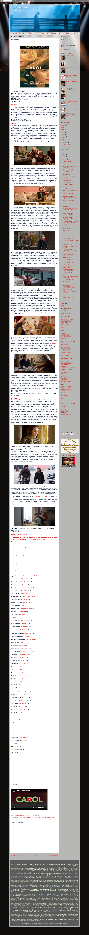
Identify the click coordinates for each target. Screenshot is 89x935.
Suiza (18, 915)
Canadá (30, 870)
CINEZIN (62, 327)
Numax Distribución (25, 905)
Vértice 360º (73, 918)
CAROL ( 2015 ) (66, 281)
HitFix (23, 722)
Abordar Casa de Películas (48, 864)
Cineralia (22, 645)
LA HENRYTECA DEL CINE (66, 358)
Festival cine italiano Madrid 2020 (28, 882)
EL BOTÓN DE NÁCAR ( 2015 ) (69, 257)
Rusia (42, 913)
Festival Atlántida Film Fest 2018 (16, 880)
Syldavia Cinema (55, 915)
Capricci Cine (36, 870)
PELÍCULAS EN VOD (51, 33)
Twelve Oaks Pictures (15, 918)
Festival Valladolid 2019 (63, 893)
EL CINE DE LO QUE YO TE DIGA (68, 341)
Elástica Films (26, 876)
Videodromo (22, 614)
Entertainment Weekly (27, 719)
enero (64, 299)
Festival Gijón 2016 (15, 886)
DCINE (62, 330)
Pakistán (22, 907)
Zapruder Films (26, 920)
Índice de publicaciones (46, 898)
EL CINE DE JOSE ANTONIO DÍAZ (68, 339)
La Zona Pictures (64, 900)
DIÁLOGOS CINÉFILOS (66, 336)
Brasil (66, 869)
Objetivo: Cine (23, 642)
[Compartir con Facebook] (37, 815)
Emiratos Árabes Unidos (58, 876)
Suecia (13, 915)
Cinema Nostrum (23, 553)
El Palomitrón (23, 630)
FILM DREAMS (20, 7)
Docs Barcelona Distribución (27, 875)
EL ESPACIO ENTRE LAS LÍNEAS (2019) (71, 76)
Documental (36, 875)
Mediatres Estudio (38, 903)
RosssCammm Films (29, 913)
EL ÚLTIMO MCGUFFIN (66, 389)
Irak (17, 899)
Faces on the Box (25, 568)
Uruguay (37, 918)
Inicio (35, 855)
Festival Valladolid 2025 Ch (65, 894)
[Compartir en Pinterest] (38, 815)
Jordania (57, 899)
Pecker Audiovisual (63, 907)
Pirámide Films (39, 909)
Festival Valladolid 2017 (40, 893)
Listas (16, 902)
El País (22, 667)
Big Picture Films (29, 869)
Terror (43, 916)
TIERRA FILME (64, 376)
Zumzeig (38, 920)
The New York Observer (24, 731)
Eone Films (70, 876)
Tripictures (65, 916)
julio (64, 151)
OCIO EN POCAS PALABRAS (67, 369)
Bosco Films (52, 869)
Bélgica (74, 868)
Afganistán (76, 864)
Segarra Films (59, 913)
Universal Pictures (29, 918)
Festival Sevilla (74, 890)
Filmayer (50, 895)
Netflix (37, 904)
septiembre (65, 147)
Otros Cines (22, 660)
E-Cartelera (23, 623)
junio (64, 152)
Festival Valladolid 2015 (16, 893)
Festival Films (55, 885)
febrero (65, 159)
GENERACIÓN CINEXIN (66, 352)
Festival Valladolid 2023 (19, 894)
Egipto (65, 875)
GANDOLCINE (64, 350)
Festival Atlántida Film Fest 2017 (71, 879)
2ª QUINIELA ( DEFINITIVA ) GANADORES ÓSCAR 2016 (69, 194)
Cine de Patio (24, 581)
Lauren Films (71, 900)
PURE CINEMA (64, 370)
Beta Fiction (18, 869)
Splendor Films (70, 914)
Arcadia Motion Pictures (36, 867)
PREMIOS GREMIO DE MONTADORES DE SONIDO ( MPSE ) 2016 (69, 164)
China (58, 870)
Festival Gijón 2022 (62, 886)
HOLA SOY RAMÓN (65, 355)
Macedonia (40, 902)
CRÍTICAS (30, 33)
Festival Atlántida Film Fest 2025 (38, 881)
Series (20, 914)
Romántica (20, 913)
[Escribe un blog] (34, 815)
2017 (63, 139)
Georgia (38, 897)
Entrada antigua (53, 855)
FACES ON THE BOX (65, 349)
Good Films (55, 897)
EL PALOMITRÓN (64, 344)
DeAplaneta (54, 873)
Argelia (42, 867)
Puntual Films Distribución (21, 911)
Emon (65, 876)
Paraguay (31, 907)
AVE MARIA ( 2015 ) (67, 180)
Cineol (22, 605)
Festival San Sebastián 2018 (60, 889)
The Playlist (23, 737)
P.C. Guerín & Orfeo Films (60, 905)
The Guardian (24, 697)
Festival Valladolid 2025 (54, 894)
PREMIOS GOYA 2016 (67, 272)
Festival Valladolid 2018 (51, 893)
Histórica (16, 898)
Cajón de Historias (25, 579)
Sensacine (25, 599)
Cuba (43, 873)
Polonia (51, 909)
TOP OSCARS (64, 379)
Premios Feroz (74, 909)
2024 (63, 127)
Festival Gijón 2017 (25, 886)
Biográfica (36, 869)
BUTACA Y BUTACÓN (65, 316)
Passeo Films (48, 907)
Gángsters (34, 897)
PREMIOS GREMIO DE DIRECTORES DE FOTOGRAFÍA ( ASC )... (70, 250)
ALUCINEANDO (64, 311)
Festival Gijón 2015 (73, 885)
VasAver (47, 918)
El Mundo (22, 670)
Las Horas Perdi (31, 639)
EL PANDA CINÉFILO (65, 346)
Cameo (26, 870)
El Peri (23, 681)
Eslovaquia (16, 877)
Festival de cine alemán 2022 (68, 882)
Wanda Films (53, 919)
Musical (18, 904)
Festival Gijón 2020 (54, 886)
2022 (63, 130)
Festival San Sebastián (42, 887)
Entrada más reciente (17, 855)
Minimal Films (51, 903)
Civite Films (22, 872)
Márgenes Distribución (70, 902)
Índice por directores (54, 898)
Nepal (34, 904)
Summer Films (24, 915)
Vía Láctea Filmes (22, 919)
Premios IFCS (48, 910)
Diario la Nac (23, 684)
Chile (54, 870)
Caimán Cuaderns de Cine (28, 596)
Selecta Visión (67, 913)
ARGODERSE (64, 315)
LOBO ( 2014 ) (66, 188)
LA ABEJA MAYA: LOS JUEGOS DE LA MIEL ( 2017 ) (72, 109)
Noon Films (55, 904)
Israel (43, 899)
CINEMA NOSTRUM (65, 324)
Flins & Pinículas (14, 897)
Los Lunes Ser (23, 587)
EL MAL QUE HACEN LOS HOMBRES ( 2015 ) (68, 236)
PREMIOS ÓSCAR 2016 (68, 161)
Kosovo (21, 900)
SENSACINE (63, 412)
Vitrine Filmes (36, 919)
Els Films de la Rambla (48, 876)
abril (64, 156)
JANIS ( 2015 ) (66, 204)
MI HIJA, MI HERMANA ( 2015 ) (69, 200)
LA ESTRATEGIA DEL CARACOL (67, 357)
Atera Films (67, 867)
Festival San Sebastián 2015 (17, 889)
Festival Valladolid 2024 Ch (42, 894)
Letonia (75, 900)
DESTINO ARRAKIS (65, 335)
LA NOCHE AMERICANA (66, 360)
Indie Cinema (75, 898)
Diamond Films (62, 873)
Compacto (40, 872)
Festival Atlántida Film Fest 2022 (68, 880)
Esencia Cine (25, 571)
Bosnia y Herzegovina (59, 869)
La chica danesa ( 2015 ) (31, 311)
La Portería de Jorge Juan (55, 900)
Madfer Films (52, 902)
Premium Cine (65, 910)
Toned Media (55, 916)
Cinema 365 (26, 651)
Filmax (45, 895)
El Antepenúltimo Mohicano (27, 608)
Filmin (54, 895)
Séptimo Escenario (29, 547)
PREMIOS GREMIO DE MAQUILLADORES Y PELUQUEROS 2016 (68, 214)
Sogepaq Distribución (54, 914)
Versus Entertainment (65, 918)
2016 (63, 141)
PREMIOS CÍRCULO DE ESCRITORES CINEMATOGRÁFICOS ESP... (69, 286)
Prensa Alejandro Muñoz (73, 910)
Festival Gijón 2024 (70, 886)
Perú (34, 909)
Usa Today (21, 712)
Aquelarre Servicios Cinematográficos (19, 867)
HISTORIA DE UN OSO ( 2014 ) (69, 169)
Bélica (12, 869)
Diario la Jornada (26, 687)
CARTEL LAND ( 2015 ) (68, 182)
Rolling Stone (23, 709)
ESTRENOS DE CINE (65, 347)
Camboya (22, 870)
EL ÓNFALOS (63, 342)
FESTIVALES (61, 33)
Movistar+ (72, 903)
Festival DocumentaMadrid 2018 (34, 885)
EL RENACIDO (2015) (67, 289)
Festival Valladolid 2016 (28, 893)
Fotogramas (24, 593)
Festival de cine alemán (58, 882)
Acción (57, 864)
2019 (63, 136)
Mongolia (59, 903)
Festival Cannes (22, 817)
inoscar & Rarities (24, 559)
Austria (21, 868)
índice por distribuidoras (63, 898)
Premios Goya (39, 910)
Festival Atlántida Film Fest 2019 (28, 880)
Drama (16, 817)
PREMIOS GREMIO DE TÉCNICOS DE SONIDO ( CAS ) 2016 (70, 222)
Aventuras (37, 868)
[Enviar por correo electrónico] (33, 815)
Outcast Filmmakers (51, 905)
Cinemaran (17, 872)
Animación (70, 865)
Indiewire (20, 716)
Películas (28, 817)
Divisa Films (19, 875)
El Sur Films (70, 875)
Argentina (47, 867)
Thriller (48, 916)
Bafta (53, 868)
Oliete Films (39, 905)
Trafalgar (60, 916)
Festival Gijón (63, 885)
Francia (27, 897)
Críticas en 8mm (23, 620)
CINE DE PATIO (64, 318)
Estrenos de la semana (51, 877)
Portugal (57, 909)
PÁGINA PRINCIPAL (15, 33)
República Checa (48, 911)
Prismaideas (13, 911)
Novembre (72, 904)
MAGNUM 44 (63, 397)
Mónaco (55, 903)
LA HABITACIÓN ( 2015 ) (68, 226)
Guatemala (72, 897)
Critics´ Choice (32, 873)
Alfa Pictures (38, 865)
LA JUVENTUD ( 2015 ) (68, 279)
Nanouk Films (29, 904)
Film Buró (36, 895)
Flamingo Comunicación (66, 895)
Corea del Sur (70, 872)
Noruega (60, 904)
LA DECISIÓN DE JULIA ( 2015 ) (69, 238)
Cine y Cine (24, 648)
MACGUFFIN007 (64, 364)
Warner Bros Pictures (62, 919)
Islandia (37, 899)
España (26, 877)
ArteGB (52, 867)
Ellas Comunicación (39, 876)
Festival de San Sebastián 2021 (23, 884)
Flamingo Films (74, 895)
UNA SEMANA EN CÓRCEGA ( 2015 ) (70, 89)
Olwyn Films (45, 905)
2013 (63, 305)
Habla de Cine (23, 550)
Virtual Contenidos (29, 919)
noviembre (65, 144)
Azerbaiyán (43, 868)
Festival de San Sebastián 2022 (39, 884)
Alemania (30, 865)
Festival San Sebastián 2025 (50, 890)
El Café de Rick (27, 633)
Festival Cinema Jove (39, 882)
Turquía (75, 916)
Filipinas (31, 895)
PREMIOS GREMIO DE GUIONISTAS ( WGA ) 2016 (69, 255)
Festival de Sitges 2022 (68, 884)
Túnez (71, 916)
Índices (70, 898)
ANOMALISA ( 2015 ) (67, 244)
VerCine (57, 918)
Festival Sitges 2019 (28, 891)
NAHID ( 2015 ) (66, 261)
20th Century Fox (14, 864)
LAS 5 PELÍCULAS (64, 361)
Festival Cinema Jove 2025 (49, 882)
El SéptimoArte (24, 626)
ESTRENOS (75, 33)
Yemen (16, 920)
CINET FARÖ (63, 325)
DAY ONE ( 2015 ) (66, 179)
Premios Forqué (17, 910)
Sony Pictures (62, 914)
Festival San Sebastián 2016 (31, 889)
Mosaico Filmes (65, 903)
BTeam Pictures (73, 869)
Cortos (77, 872)
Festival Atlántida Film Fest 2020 (42, 880)
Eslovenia (21, 877)
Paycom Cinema (55, 907)
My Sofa (22, 562)
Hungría (33, 898)
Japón (52, 899)
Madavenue (45, 902)
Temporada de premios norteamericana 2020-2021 (29, 916)
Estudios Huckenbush (62, 877)
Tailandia (63, 915)
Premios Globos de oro (35, 817)
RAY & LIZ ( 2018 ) (70, 55)
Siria (49, 914)
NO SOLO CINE (64, 366)
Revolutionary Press (72, 911)
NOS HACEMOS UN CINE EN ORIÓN (68, 367)
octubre (65, 146)
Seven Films (25, 914)
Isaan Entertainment (31, 899)
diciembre (65, 142)
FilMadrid (40, 895)
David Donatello (48, 873)
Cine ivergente (25, 636)
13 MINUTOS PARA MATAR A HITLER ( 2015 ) (69, 203)
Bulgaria (12, 870)
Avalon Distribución (29, 868)
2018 (63, 137)
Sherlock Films (31, 914)
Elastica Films (19, 876)
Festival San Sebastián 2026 (64, 890)
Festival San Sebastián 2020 (21, 890)
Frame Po (23, 663)
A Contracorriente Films (34, 864)
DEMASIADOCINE (64, 333)
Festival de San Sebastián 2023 (55, 884)
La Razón (23, 678)
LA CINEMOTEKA (64, 393)
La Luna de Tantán (47, 900)
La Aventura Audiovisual (29, 900)
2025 (63, 125)
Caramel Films (44, 870)
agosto (64, 149)
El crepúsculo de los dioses (41, 496)
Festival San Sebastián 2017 (46, 889)
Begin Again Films (66, 868)
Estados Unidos (35, 877)
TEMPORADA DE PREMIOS (66, 414)
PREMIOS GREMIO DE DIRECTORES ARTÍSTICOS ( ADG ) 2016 (69, 295)
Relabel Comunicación (39, 911)
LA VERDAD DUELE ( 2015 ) (69, 262)
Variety (21, 694)
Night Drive (50, 904)
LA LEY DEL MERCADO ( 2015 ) (69, 264)
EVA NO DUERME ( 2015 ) (68, 259)
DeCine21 (13, 617)
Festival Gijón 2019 (45, 886)
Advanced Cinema (70, 864)
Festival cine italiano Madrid (16, 882)
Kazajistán (68, 899)
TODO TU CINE (64, 378)
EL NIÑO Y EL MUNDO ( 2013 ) (69, 243)
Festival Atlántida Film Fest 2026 (51, 881)
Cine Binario (72, 870)
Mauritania (27, 903)
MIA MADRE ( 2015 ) (67, 266)
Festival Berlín (61, 881)
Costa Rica (14, 873)
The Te (22, 703)
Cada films (17, 870)
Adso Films (63, 864)
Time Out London (24, 700)
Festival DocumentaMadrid (23, 885)
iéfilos (28, 587)
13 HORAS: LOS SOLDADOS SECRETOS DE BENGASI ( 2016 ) (70, 233)
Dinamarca (70, 873)
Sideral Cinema (39, 914)
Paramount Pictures (39, 907)
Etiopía (68, 877)
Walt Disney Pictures (43, 919)
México (44, 903)
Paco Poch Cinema (74, 905)
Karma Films (62, 899)
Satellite (53, 913)
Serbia (16, 914)
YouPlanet (20, 920)
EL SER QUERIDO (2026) (71, 81)
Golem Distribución (46, 897)
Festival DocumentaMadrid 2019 (46, 885)
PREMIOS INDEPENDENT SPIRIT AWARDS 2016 (70, 167)
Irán (20, 899)
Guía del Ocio (26, 602)
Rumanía (36, 913)
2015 (63, 302)
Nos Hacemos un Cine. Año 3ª (29, 576)
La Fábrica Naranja (39, 900)
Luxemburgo (33, 902)
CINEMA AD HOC (64, 322)
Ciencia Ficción (65, 870)
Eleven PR (32, 876)
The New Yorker (24, 734)
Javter (23, 584)
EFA (60, 875)
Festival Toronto (59, 891)
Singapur (45, 914)
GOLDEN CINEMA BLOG (66, 353)
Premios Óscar (43, 817)
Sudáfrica (76, 914)
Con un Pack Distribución (47, 872)
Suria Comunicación (39, 915)
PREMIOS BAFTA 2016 (68, 253)
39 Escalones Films (23, 864)
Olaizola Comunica (33, 905)
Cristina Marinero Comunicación (22, 873)
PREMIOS (68, 33)
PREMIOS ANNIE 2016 (67, 267)
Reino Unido (49, 817)
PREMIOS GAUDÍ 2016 (68, 297)
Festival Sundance (49, 891)
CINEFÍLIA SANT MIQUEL (66, 321)
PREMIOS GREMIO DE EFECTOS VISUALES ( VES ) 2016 (70, 283)
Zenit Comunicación (33, 920)
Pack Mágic (68, 905)
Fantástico (17, 879)
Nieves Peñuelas (44, 904)
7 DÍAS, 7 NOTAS (64, 310)
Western (70, 919)
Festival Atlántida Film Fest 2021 (56, 880)
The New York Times (24, 706)
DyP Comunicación (55, 875)
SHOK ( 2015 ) (66, 172)
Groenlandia (67, 897)
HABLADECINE (64, 390)
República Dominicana (56, 911)
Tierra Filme (24, 590)
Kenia (73, 899)
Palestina (26, 907)
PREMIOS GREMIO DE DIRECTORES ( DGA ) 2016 (69, 270)
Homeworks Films (22, 898)
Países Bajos (15, 907)
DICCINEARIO (64, 338)
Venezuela (52, 918)
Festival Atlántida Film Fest (41, 879)
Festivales (25, 895)
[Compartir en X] (35, 815)
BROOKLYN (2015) (67, 228)
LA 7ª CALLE (63, 392)
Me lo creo (32, 903)
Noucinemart (66, 904)
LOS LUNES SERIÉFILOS (66, 363)
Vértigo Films (55, 817)
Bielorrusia (23, 869)
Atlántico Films (72, 867)
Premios (63, 909)
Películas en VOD (26, 909)
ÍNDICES (24, 33)
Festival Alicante (30, 879)
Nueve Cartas (17, 905)
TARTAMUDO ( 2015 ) (67, 171)
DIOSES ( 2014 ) (66, 230)
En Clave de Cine (23, 657)
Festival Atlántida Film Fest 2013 (57, 879)
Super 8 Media (30, 915)
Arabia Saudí (28, 867)
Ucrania (21, 918)
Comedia (33, 872)
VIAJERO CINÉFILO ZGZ (66, 381)
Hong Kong (29, 898)
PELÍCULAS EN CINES (39, 33)
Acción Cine (22, 611)
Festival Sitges (17, 891)
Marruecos (16, 903)
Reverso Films (64, 911)
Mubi (76, 903)
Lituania (21, 902)
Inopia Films (13, 899)
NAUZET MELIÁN (64, 411)
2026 (63, 124)
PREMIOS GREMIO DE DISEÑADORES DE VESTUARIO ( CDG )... (70, 197)
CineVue (23, 725)
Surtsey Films (47, 915)
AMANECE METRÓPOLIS (66, 313)
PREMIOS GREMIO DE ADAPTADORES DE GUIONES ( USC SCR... (70, 218)
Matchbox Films (21, 903)
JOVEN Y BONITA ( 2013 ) (71, 62)
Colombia (27, 872)
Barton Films (58, 868)
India (39, 898)
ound (25, 740)
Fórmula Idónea (21, 897)
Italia (47, 899)
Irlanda (24, 899)
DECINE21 (63, 332)
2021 (63, 132)
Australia (16, 868)
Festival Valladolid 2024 (30, 894)
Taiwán (67, 915)
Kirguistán (76, 899)
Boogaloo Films (45, 869)
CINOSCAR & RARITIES (66, 329)
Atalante (62, 867)
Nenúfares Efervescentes (26, 654)
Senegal (12, 914)
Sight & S (22, 740)
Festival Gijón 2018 (36, 886)
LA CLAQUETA (64, 395)
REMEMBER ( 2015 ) (67, 206)
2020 (63, 134)
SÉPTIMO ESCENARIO (65, 375)
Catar (50, 870)
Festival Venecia (16, 895)
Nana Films (23, 904)
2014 (63, 303)
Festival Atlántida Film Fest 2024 (26, 881)
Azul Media (48, 868)
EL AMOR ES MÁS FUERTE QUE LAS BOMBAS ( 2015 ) (70, 209)
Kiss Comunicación (15, 900)
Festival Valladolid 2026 (74, 894)
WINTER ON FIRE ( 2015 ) (68, 184)
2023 (63, 129)
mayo (64, 154)
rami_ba (53, 923)
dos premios (28, 338)
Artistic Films (57, 867)
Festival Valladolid (71, 891)
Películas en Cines (15, 909)
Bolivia (41, 869)
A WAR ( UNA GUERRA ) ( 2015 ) (70, 190)
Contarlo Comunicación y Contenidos (60, 872)
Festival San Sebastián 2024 (36, 890)
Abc (27, 675)
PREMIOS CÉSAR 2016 (68, 174)
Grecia (61, 897)
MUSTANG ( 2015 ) (67, 192)
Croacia (38, 873)
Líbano (12, 902)
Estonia (43, 877)
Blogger (65, 923)
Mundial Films (13, 904)
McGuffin (21, 565)
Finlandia (59, 895)
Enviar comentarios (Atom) (22, 857)
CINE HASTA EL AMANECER (67, 319)
